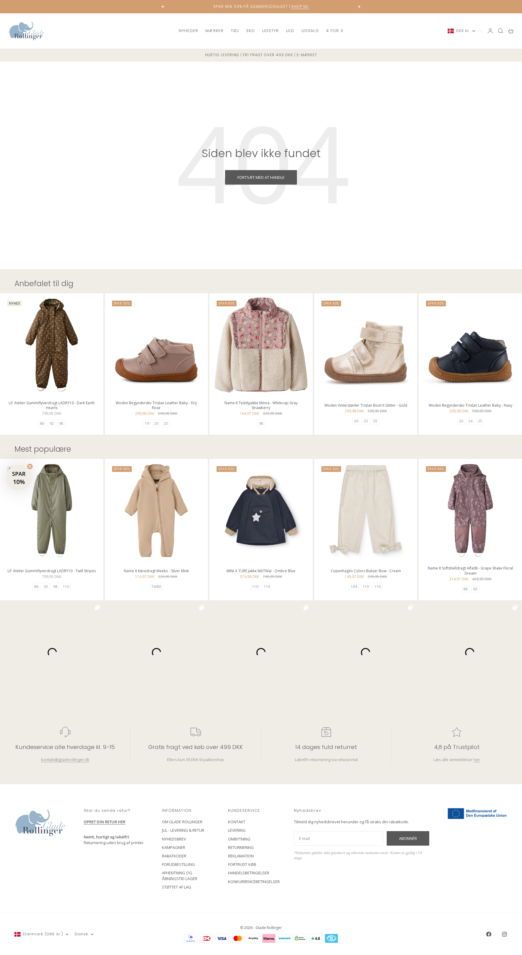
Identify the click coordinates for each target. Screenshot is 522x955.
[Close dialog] (371, 404)
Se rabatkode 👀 (202, 510)
